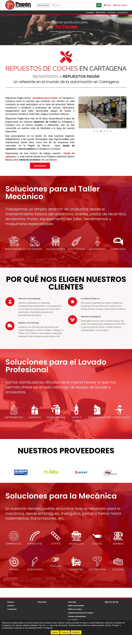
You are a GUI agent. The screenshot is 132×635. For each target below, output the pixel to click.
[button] (94, 131)
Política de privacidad (76, 605)
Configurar (76, 632)
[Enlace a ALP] (81, 472)
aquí (47, 625)
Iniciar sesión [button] (120, 5)
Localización (122, 12)
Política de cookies (75, 609)
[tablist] (66, 30)
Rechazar (65, 632)
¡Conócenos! (40, 165)
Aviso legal (72, 602)
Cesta (108, 5)
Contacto (111, 12)
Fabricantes (101, 12)
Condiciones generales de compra (80, 613)
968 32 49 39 (111, 602)
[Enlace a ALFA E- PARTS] (20, 472)
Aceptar (55, 632)
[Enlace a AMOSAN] (111, 472)
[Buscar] (98, 5)
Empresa (90, 12)
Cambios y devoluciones (77, 616)
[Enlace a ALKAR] (51, 472)
